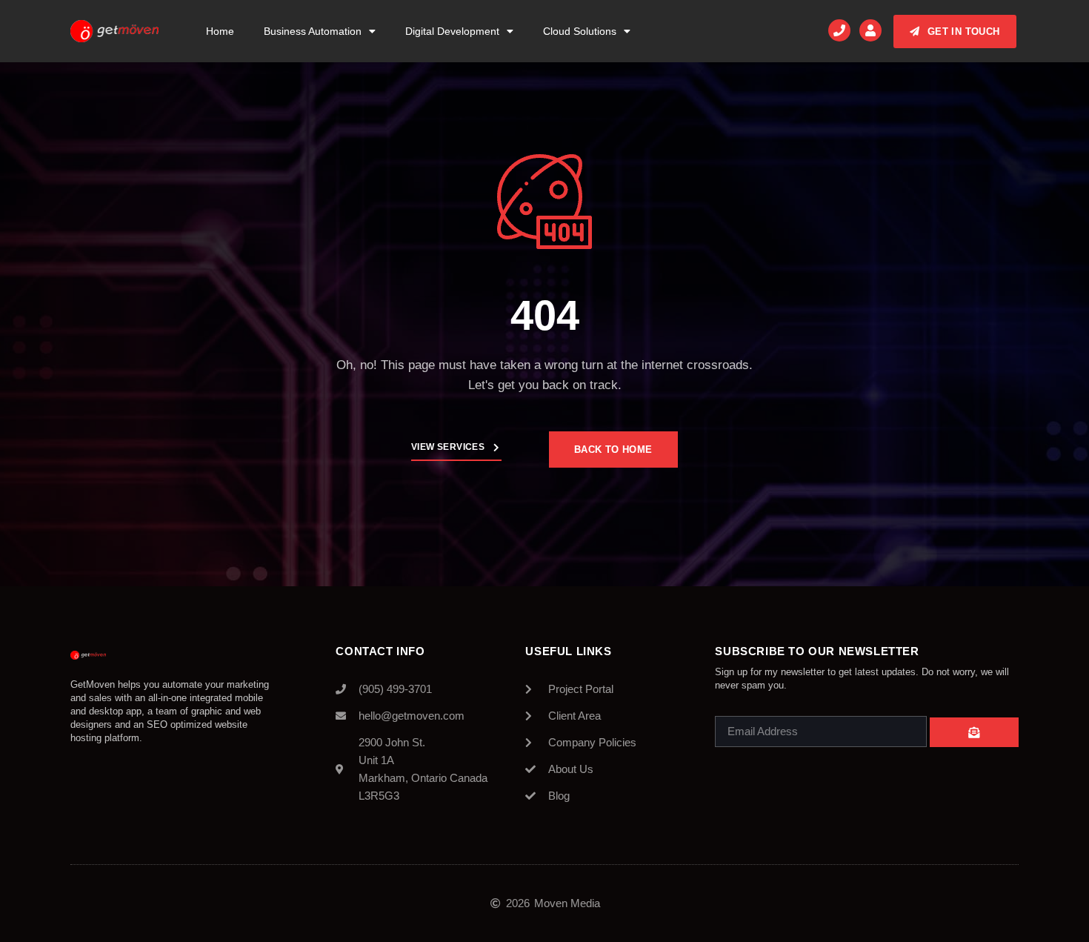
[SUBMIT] (974, 732)
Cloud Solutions (579, 31)
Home (220, 31)
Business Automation (313, 31)
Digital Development (452, 31)
